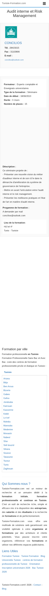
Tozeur (6, 461)
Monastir (7, 433)
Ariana (6, 378)
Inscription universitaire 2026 (16, 568)
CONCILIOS (13, 43)
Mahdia (6, 421)
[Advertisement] (24, 135)
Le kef (6, 418)
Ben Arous (8, 386)
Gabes (6, 394)
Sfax (5, 441)
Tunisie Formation (30, 556)
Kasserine (8, 410)
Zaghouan (8, 468)
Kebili (6, 414)
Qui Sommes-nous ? (16, 483)
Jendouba (8, 402)
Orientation (34, 564)
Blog (43, 556)
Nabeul (6, 437)
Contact (37, 585)
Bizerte (6, 390)
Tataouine (8, 457)
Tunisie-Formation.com (14, 3)
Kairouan (7, 406)
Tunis (6, 465)
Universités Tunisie (11, 560)
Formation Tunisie (10, 556)
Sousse (7, 453)
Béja (5, 382)
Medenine (8, 429)
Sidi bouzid (8, 445)
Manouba (7, 425)
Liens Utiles (10, 551)
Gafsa (6, 398)
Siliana (6, 449)
